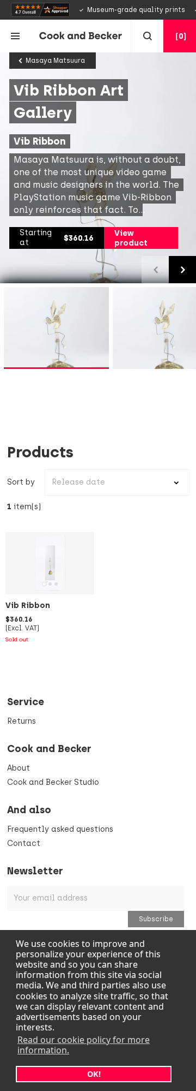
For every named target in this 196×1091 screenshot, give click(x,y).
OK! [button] (94, 1074)
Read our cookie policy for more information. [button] (83, 1045)
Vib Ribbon (27, 605)
